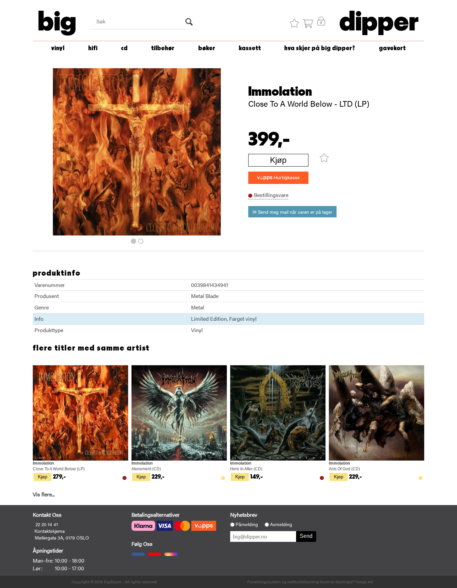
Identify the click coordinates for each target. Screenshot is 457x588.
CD (124, 48)
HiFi (93, 48)
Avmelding (281, 524)
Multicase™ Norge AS (354, 582)
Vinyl (58, 48)
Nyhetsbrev (243, 514)
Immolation (280, 91)
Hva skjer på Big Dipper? (319, 48)
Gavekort (392, 48)
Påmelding (247, 524)
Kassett (250, 48)
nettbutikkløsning (303, 582)
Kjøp (278, 160)
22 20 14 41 (46, 524)
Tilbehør (163, 48)
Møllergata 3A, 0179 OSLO (62, 537)
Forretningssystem (264, 582)
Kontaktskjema (49, 530)
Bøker (206, 48)
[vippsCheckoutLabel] (278, 178)
